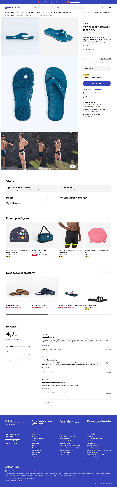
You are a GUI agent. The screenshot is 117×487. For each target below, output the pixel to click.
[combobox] (97, 68)
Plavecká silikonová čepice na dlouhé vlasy (97, 251)
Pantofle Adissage (90, 305)
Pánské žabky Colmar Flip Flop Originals (71, 305)
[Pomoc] (102, 8)
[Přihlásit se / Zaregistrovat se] (106, 8)
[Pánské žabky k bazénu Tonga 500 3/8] (39, 93)
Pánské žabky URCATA (39, 305)
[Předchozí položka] (104, 218)
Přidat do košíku (97, 83)
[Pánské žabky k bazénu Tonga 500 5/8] (58, 151)
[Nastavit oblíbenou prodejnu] (98, 8)
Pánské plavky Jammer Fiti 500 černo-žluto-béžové (70, 251)
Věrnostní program (105, 12)
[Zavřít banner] (110, 2)
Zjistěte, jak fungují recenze (13, 360)
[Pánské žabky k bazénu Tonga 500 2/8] (20, 36)
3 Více (72, 166)
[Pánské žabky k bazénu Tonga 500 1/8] (58, 36)
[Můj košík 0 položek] (110, 8)
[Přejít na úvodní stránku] (12, 8)
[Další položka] (109, 218)
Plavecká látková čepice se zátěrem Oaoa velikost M (18, 251)
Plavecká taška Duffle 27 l (40, 251)
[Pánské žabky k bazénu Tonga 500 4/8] (20, 151)
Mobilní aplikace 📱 (92, 12)
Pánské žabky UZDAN (13, 305)
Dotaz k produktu (90, 49)
